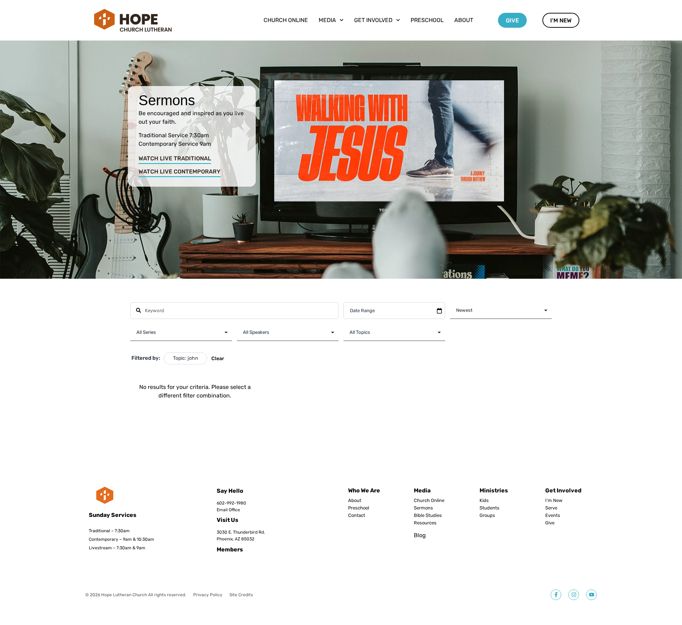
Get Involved (563, 490)
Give (549, 522)
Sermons (423, 508)
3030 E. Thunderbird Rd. (241, 532)
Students (489, 508)
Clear (217, 359)
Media (422, 490)
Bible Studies (428, 515)
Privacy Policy (207, 594)
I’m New (553, 500)
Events (552, 515)
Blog (420, 535)
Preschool (427, 20)
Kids (484, 500)
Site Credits (241, 594)
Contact (356, 515)
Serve (551, 508)
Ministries (494, 490)
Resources (425, 522)
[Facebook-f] (556, 594)
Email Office (228, 509)
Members (230, 549)
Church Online (286, 20)
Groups (487, 515)
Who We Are (364, 490)
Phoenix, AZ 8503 (234, 538)
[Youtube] (591, 594)
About (463, 20)
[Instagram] (573, 594)
